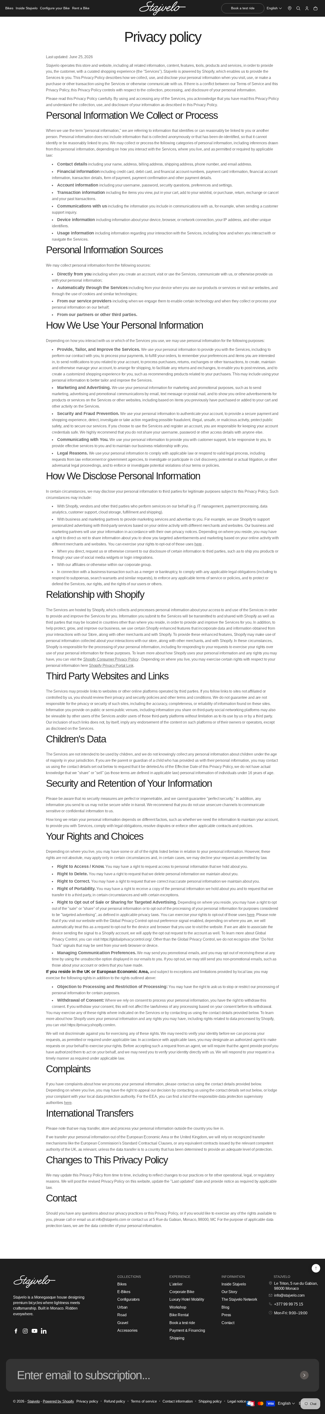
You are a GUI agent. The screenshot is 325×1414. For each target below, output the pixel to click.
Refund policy (114, 1401)
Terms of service (144, 1401)
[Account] (307, 8)
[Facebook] (16, 1331)
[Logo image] (162, 8)
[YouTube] (34, 1331)
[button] (275, 8)
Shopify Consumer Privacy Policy (110, 659)
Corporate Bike (181, 1292)
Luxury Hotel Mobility (186, 1299)
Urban (122, 1307)
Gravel (122, 1323)
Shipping (176, 1338)
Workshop (177, 1307)
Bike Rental (179, 1315)
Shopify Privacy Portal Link (111, 665)
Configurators (128, 1299)
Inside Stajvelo (234, 1284)
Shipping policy (210, 1401)
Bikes (122, 1284)
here (198, 544)
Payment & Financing (187, 1330)
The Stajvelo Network (239, 1299)
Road (121, 1315)
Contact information (177, 1401)
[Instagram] (25, 1331)
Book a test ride (182, 1323)
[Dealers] (289, 8)
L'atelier (175, 1284)
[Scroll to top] (316, 1268)
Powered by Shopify (58, 1401)
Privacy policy (87, 1401)
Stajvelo (33, 1401)
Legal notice (236, 1401)
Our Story (229, 1292)
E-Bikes (123, 1292)
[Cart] (315, 8)
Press (226, 1315)
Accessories (127, 1330)
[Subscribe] (304, 1375)
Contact (228, 1323)
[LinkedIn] (44, 1331)
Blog (225, 1307)
